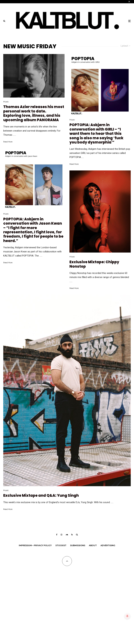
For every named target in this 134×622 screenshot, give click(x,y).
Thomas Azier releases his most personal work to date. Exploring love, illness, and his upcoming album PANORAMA (33, 113)
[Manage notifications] (127, 616)
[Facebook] (57, 534)
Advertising (107, 545)
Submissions (77, 545)
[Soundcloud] (67, 534)
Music (6, 101)
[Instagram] (61, 534)
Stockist (60, 545)
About (93, 545)
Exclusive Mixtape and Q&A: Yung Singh (41, 495)
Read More (7, 142)
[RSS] (72, 534)
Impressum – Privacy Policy (35, 545)
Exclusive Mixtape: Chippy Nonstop (94, 264)
